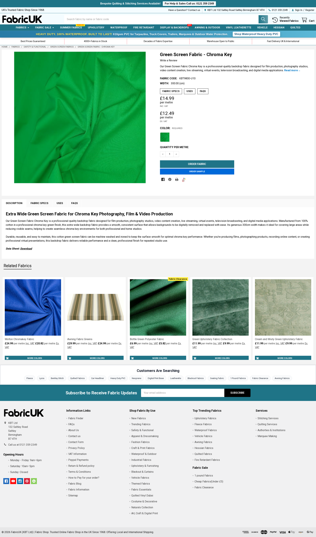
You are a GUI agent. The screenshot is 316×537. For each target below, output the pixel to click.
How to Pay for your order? (83, 477)
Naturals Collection (142, 507)
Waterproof (118, 27)
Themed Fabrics (140, 483)
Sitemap (73, 495)
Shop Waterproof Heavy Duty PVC (256, 34)
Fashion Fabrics (140, 442)
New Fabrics (138, 418)
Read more (291, 70)
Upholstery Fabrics (205, 418)
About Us (73, 430)
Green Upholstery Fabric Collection (212, 339)
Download (26, 248)
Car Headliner (97, 378)
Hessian (279, 27)
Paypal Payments (78, 459)
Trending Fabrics (140, 424)
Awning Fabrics (282, 378)
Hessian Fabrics (204, 448)
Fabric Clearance (260, 378)
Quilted (295, 27)
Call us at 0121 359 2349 (22, 444)
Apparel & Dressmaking (144, 436)
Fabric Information (78, 489)
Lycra (41, 378)
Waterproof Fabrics (206, 430)
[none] (80, 117)
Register (309, 10)
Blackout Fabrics (196, 378)
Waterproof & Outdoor (144, 454)
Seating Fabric (217, 378)
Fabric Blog (74, 483)
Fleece (29, 378)
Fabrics (21, 27)
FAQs (203, 91)
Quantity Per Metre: (174, 147)
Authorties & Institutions (271, 430)
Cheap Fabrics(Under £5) (209, 481)
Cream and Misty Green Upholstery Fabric (279, 339)
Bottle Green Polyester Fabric (147, 339)
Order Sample (197, 171)
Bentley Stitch (57, 378)
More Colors (34, 358)
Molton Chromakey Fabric (19, 339)
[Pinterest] (170, 179)
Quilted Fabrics (77, 378)
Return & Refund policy (81, 465)
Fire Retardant (143, 27)
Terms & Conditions (79, 471)
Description (14, 203)
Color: (171, 128)
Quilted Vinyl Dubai (142, 495)
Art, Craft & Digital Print (144, 513)
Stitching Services (268, 418)
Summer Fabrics (71, 27)
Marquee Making (267, 436)
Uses (189, 91)
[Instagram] (20, 481)
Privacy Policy (76, 448)
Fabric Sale (43, 27)
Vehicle (262, 27)
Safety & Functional (142, 430)
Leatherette (175, 378)
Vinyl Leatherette (238, 27)
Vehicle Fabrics (140, 477)
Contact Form (76, 442)
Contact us (74, 436)
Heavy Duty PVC (117, 378)
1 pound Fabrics (204, 475)
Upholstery (96, 27)
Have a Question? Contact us (184, 10)
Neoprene (136, 378)
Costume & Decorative (144, 501)
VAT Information (77, 454)
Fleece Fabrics (203, 424)
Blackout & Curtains (142, 471)
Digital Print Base (156, 378)
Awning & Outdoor (207, 27)
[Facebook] (163, 179)
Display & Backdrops (174, 27)
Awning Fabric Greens (79, 339)
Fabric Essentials (141, 489)
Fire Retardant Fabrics (207, 459)
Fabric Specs (171, 91)
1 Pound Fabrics (238, 378)
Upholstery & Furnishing (145, 465)
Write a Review (168, 60)
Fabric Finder (75, 418)
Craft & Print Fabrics (143, 448)
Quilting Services (267, 424)
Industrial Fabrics (141, 459)
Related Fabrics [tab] (18, 265)
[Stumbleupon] (34, 481)
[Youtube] (13, 481)
